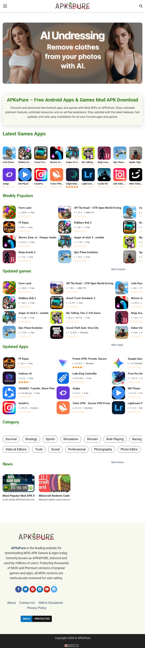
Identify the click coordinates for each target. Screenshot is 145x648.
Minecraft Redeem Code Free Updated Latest (67, 495)
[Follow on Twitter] (25, 589)
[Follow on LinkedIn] (40, 589)
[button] (5, 6)
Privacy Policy (36, 608)
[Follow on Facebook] (18, 589)
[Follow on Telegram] (54, 589)
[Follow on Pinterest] (33, 589)
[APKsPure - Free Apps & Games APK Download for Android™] (72, 6)
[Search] (140, 6)
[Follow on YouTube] (47, 589)
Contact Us (27, 603)
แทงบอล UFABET (72, 628)
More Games (118, 269)
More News (117, 462)
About (11, 603)
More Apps (117, 344)
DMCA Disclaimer (50, 603)
